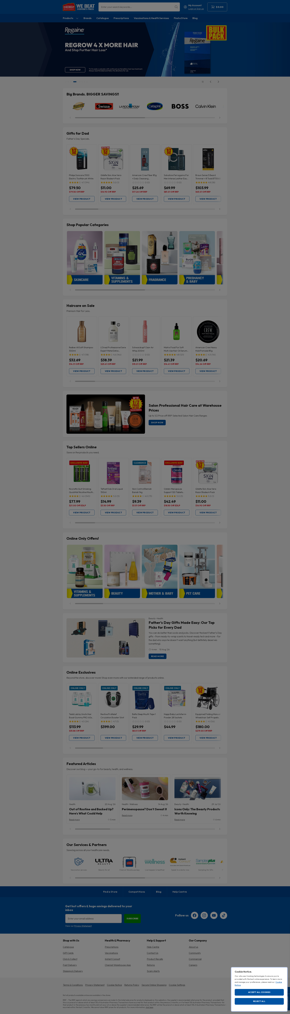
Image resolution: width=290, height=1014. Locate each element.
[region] (259, 989)
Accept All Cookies (259, 992)
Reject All (259, 1001)
